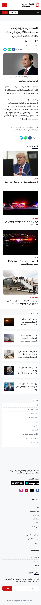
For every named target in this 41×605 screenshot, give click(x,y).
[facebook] (14, 49)
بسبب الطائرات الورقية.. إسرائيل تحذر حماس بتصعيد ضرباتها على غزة (27, 370)
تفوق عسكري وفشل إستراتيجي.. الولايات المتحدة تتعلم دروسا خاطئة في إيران (28, 338)
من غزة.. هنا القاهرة (31, 438)
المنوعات (35, 430)
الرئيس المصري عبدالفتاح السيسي (22, 127)
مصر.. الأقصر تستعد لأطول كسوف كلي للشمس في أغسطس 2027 (27, 322)
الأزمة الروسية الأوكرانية (30, 434)
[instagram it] (21, 490)
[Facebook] (37, 490)
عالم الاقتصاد (33, 418)
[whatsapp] (9, 49)
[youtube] (26, 490)
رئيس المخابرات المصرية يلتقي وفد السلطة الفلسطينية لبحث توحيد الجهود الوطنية (27, 354)
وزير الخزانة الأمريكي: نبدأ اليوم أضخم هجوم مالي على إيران (26, 387)
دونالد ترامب (18, 130)
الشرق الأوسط (33, 409)
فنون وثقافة (33, 426)
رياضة (36, 422)
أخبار (36, 405)
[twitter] (5, 49)
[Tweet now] (32, 490)
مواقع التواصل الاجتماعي (30, 130)
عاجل (4, 12)
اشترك (6, 588)
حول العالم (34, 413)
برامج (14, 12)
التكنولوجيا (34, 442)
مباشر (4, 5)
